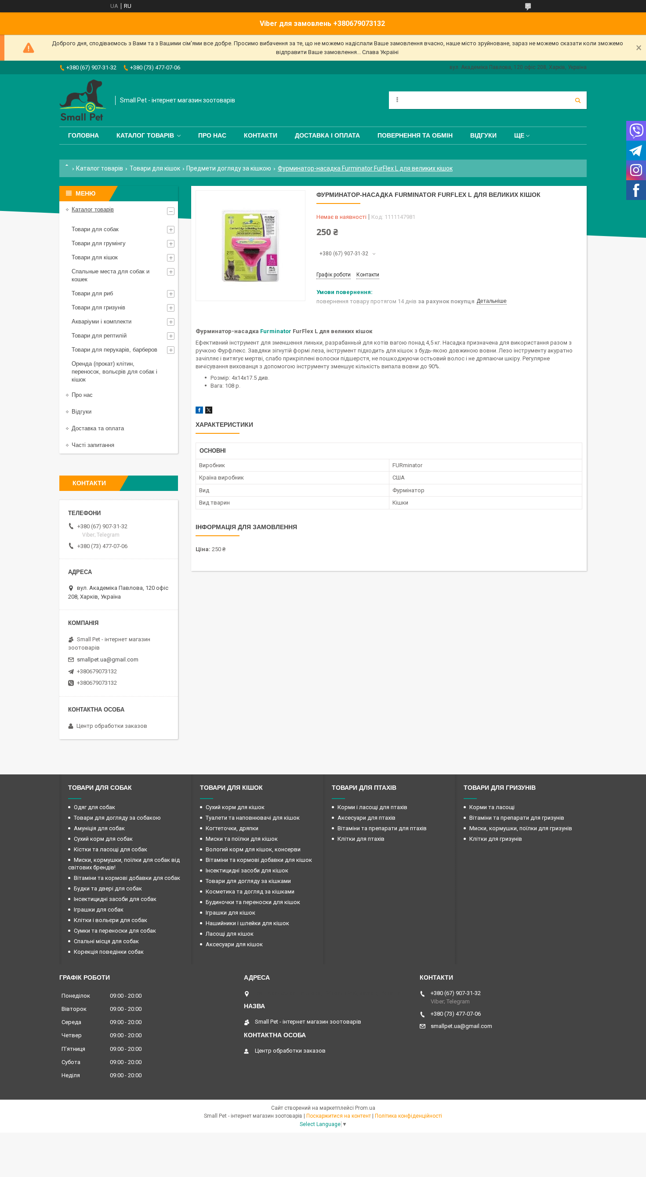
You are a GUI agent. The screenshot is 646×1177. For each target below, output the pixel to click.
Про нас (212, 135)
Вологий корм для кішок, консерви (253, 849)
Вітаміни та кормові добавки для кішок (259, 860)
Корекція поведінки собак (109, 951)
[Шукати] (578, 100)
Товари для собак (95, 229)
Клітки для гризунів (495, 839)
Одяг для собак (94, 807)
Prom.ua (365, 1108)
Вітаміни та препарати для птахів (382, 828)
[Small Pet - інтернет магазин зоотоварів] (82, 100)
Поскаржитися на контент (338, 1116)
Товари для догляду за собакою (117, 817)
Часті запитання (93, 445)
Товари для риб (92, 293)
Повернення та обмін (415, 135)
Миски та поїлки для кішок (242, 839)
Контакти (260, 135)
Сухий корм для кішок (235, 807)
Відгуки (483, 135)
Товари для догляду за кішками (248, 881)
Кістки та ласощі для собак (110, 849)
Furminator (275, 331)
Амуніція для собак (99, 828)
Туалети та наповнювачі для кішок (253, 817)
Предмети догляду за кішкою (228, 168)
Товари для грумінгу (99, 243)
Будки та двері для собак (108, 888)
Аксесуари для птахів (367, 817)
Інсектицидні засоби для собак (115, 899)
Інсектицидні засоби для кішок (247, 870)
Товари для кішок (155, 168)
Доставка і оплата (327, 135)
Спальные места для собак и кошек (110, 275)
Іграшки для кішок (230, 912)
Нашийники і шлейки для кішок (247, 923)
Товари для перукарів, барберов (114, 349)
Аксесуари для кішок (234, 944)
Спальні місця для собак (106, 941)
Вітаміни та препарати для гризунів (516, 817)
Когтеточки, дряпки (232, 828)
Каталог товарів (145, 135)
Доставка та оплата (98, 428)
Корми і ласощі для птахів (372, 807)
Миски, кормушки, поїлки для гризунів (520, 828)
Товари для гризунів (98, 307)
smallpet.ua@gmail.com (107, 659)
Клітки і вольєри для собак (110, 920)
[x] (208, 411)
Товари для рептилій (99, 335)
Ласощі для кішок (230, 933)
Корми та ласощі (492, 807)
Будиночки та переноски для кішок (253, 902)
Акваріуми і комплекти (101, 321)
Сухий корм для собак (103, 839)
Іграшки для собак (98, 909)
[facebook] (199, 411)
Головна (83, 135)
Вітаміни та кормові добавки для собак (127, 878)
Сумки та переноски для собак (115, 930)
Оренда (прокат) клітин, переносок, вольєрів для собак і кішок (114, 371)
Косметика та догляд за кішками (250, 891)
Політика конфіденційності (408, 1116)
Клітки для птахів (361, 839)
